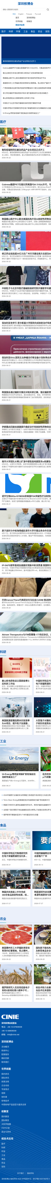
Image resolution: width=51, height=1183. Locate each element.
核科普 (4, 1097)
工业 (25, 31)
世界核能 (19, 21)
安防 (47, 31)
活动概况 (5, 1047)
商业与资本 (6, 1132)
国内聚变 (5, 1117)
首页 (17, 18)
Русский (38, 14)
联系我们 (5, 1062)
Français (29, 14)
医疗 (3, 31)
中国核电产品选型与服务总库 (13, 1105)
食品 (33, 31)
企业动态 (5, 1086)
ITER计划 (5, 1128)
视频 (3, 1093)
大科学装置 (6, 1124)
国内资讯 (5, 1074)
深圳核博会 (31, 18)
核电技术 (5, 1101)
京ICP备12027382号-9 (41, 1179)
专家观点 (5, 1089)
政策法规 (5, 1082)
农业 (40, 31)
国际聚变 (5, 1120)
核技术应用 (20, 25)
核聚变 (29, 21)
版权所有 (30, 1173)
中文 (14, 14)
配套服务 (5, 1055)
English (20, 14)
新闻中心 (5, 1051)
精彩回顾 (5, 1058)
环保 (18, 31)
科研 (11, 31)
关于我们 (20, 1173)
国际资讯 (5, 1078)
